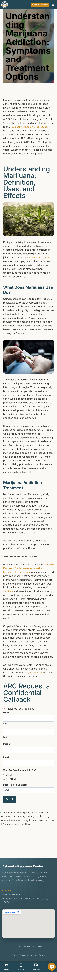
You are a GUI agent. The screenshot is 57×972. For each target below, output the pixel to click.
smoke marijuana (39, 257)
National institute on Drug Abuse (28, 126)
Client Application (40, 4)
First (5, 723)
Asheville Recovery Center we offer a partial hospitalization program (28, 568)
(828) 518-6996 (11, 894)
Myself (9, 775)
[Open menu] (53, 5)
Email (6, 757)
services (8, 591)
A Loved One (11, 779)
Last (5, 737)
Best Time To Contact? (15, 784)
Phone (7, 744)
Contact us (36, 672)
